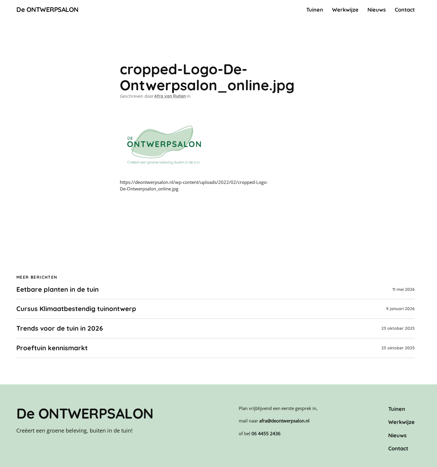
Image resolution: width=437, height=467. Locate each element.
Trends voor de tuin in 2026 (59, 328)
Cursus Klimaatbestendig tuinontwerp (76, 309)
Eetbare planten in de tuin (57, 289)
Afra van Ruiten (170, 96)
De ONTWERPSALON (47, 9)
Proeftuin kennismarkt (52, 348)
